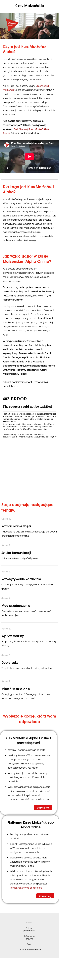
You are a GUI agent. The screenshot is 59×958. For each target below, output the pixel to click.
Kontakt (29, 922)
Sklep (29, 944)
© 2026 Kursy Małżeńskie (29, 949)
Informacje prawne (29, 937)
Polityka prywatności (29, 929)
